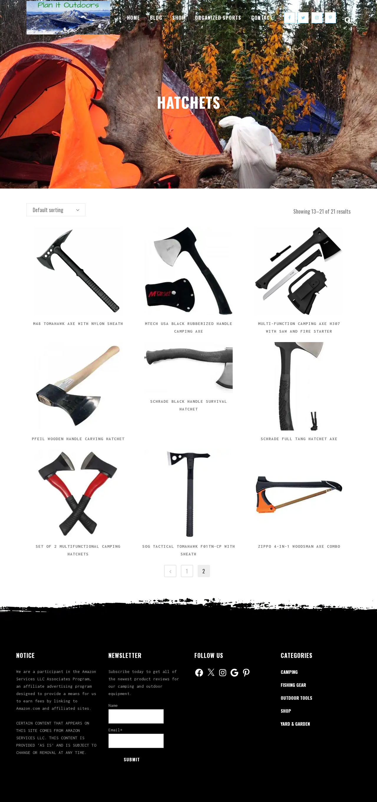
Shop (286, 710)
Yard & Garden (295, 723)
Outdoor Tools (296, 697)
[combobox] (56, 209)
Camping (289, 672)
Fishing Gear (293, 684)
